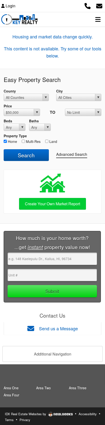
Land (52, 141)
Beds (8, 120)
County (10, 91)
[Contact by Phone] (87, 5)
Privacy (25, 419)
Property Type (15, 135)
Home (12, 141)
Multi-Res (33, 141)
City (59, 91)
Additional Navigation (52, 354)
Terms (9, 419)
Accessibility (88, 414)
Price (8, 105)
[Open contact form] (99, 5)
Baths (34, 120)
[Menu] (98, 19)
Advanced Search (71, 154)
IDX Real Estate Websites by (26, 414)
